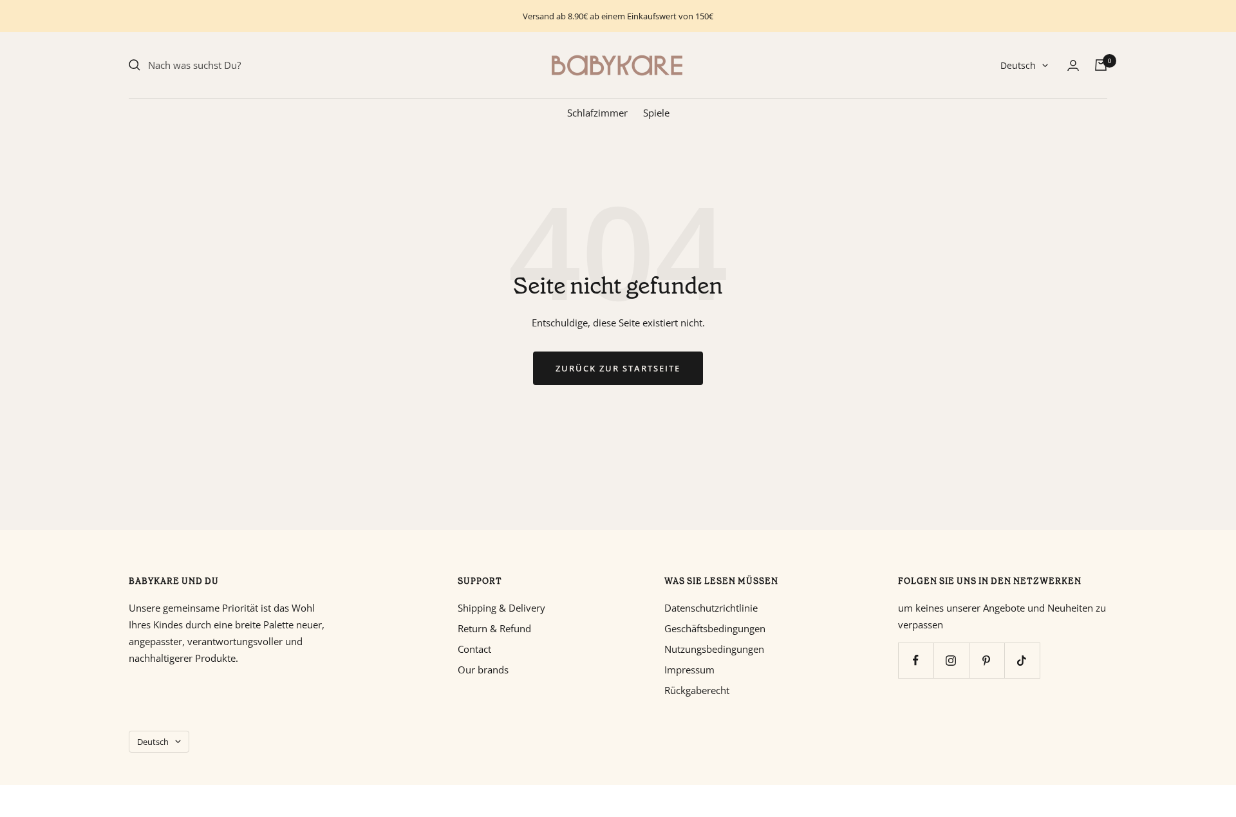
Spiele (656, 112)
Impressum (689, 669)
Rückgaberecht (696, 690)
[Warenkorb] (1100, 65)
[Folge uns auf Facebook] (915, 660)
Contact (474, 649)
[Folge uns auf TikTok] (1022, 660)
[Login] (1073, 65)
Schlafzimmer (597, 112)
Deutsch (1018, 65)
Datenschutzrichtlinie (711, 607)
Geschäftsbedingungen (714, 628)
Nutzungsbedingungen (714, 649)
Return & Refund (494, 628)
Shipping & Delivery (501, 607)
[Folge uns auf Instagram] (951, 660)
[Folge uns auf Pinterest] (986, 660)
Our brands (483, 669)
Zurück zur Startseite (618, 368)
